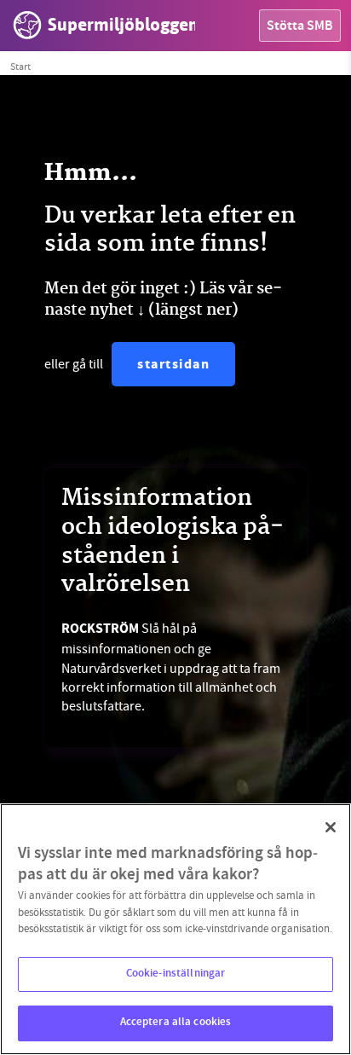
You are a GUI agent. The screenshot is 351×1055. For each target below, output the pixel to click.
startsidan (173, 365)
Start (20, 66)
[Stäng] (330, 827)
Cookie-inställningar (176, 974)
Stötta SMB (300, 27)
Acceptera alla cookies (176, 1022)
